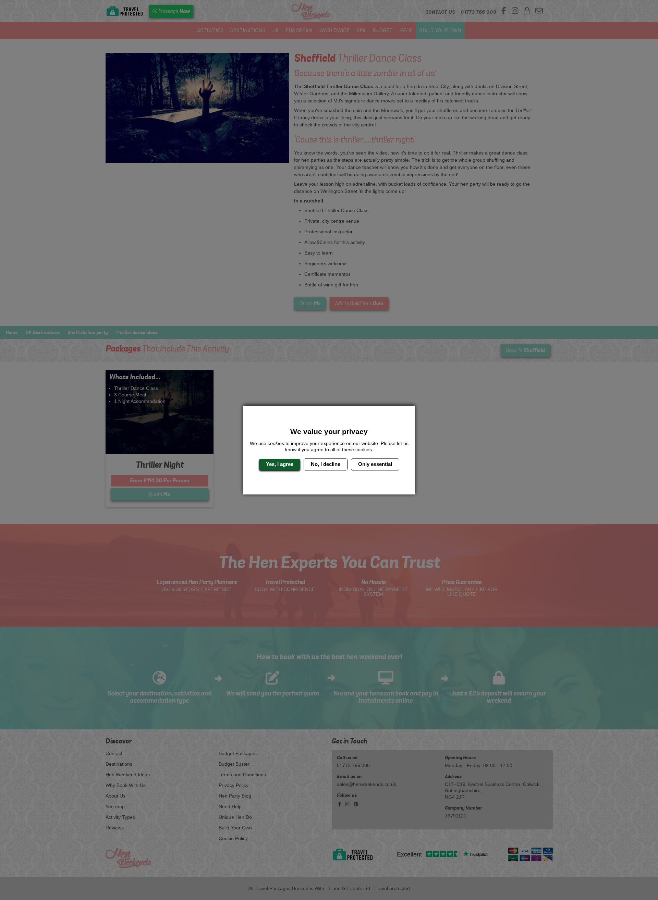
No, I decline (325, 464)
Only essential (375, 464)
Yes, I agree (279, 464)
